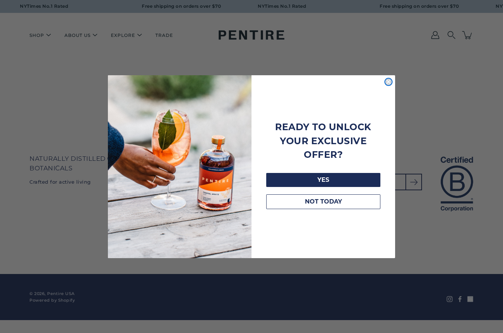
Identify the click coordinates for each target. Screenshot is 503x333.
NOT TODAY (323, 201)
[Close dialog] (388, 82)
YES (323, 179)
